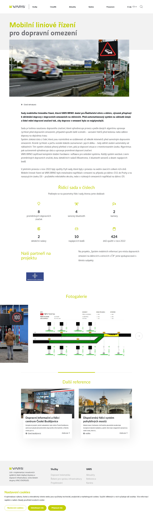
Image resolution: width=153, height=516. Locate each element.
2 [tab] (76, 372)
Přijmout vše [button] (57, 507)
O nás (129, 6)
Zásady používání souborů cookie (31, 500)
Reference (91, 478)
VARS (89, 469)
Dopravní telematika (60, 474)
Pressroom (110, 6)
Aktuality (72, 6)
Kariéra (91, 6)
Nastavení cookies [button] (15, 507)
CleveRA (53, 6)
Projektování (57, 482)
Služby (34, 6)
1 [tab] (39, 372)
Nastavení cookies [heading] (17, 492)
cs (134, 6)
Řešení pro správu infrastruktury (66, 478)
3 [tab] (113, 372)
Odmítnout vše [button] (37, 507)
